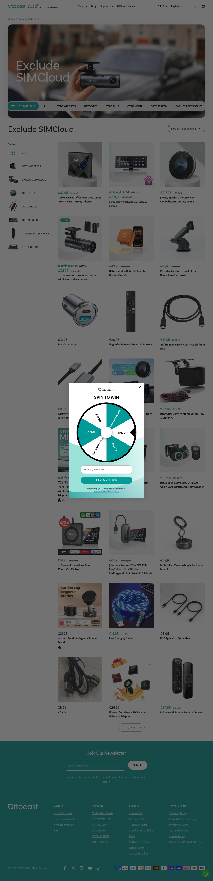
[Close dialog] (140, 387)
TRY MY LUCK (106, 480)
